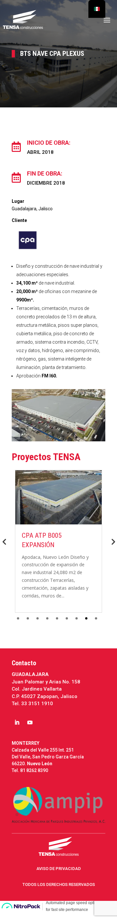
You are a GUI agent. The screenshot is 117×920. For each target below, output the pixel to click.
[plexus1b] (58, 439)
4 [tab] (47, 618)
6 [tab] (67, 618)
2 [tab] (28, 618)
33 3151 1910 (37, 703)
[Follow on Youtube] (30, 722)
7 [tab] (76, 618)
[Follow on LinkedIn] (17, 722)
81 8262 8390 (34, 770)
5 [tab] (57, 618)
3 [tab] (37, 618)
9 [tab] (96, 618)
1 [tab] (18, 618)
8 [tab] (86, 618)
